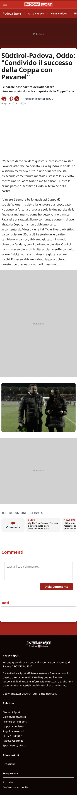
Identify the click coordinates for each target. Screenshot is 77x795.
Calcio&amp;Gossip (14, 716)
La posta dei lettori (14, 726)
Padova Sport (12, 13)
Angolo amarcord (13, 731)
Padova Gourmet (13, 740)
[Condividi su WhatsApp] (3, 98)
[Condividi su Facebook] (10, 98)
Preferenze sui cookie (15, 787)
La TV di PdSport (12, 735)
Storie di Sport (11, 712)
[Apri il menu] (5, 4)
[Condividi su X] (16, 98)
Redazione (9, 764)
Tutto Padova (36, 13)
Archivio (8, 782)
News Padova (58, 13)
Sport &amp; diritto (14, 745)
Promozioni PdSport (15, 721)
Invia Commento (56, 587)
